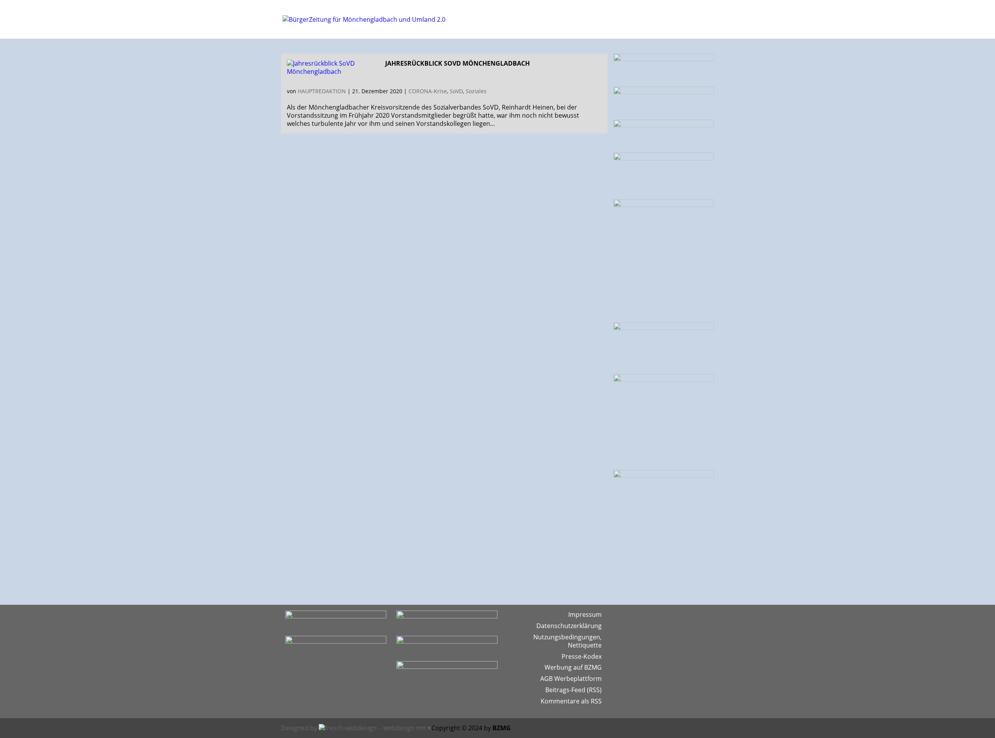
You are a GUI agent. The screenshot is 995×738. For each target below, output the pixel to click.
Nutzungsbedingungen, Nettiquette (567, 641)
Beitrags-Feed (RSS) (573, 690)
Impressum (585, 614)
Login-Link (650, 19)
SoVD (456, 91)
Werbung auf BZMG (573, 667)
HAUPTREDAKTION (322, 91)
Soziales (476, 91)
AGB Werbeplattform (571, 678)
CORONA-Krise (427, 91)
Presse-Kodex (582, 656)
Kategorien (582, 19)
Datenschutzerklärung (569, 625)
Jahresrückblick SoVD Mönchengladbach (457, 63)
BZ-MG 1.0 (688, 19)
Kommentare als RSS (571, 701)
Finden (620, 19)
